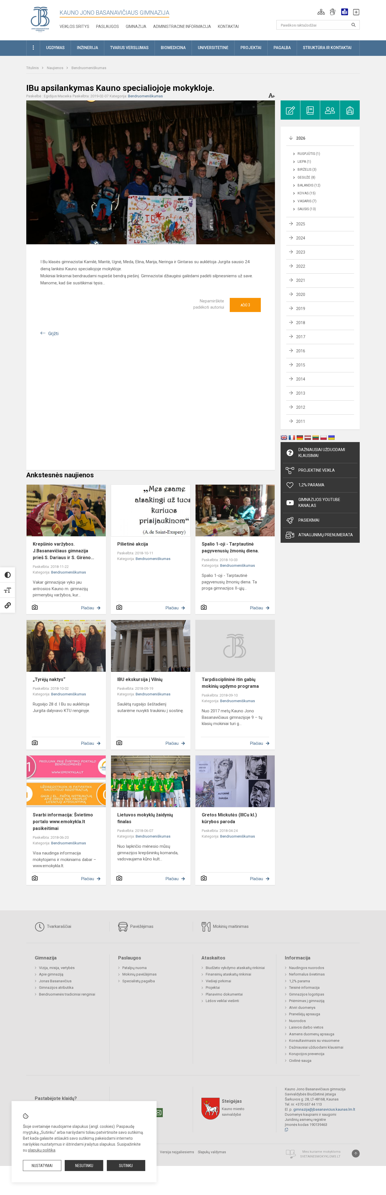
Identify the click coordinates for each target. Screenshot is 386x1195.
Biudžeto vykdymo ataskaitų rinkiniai (235, 968)
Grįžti (53, 333)
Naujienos (55, 68)
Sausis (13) (307, 209)
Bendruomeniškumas (88, 68)
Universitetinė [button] (213, 47)
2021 (300, 280)
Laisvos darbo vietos (306, 1027)
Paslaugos (107, 26)
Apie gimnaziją (51, 974)
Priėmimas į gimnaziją (306, 1001)
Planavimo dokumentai (224, 994)
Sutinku (126, 1165)
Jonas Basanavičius (55, 981)
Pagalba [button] (282, 47)
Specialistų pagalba (138, 981)
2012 (300, 407)
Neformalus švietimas (307, 974)
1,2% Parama (311, 485)
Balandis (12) (309, 185)
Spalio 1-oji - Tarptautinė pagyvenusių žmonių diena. (230, 547)
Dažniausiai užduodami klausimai (321, 452)
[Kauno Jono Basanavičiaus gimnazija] (40, 19)
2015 (300, 365)
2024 (300, 238)
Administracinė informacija (182, 26)
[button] (321, 11)
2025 (300, 224)
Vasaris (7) (307, 201)
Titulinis (33, 68)
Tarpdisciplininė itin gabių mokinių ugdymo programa (230, 683)
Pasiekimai (308, 520)
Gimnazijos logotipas (306, 994)
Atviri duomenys (302, 1007)
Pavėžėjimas (141, 926)
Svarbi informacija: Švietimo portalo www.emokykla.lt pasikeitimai (63, 821)
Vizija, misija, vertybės (57, 968)
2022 (300, 266)
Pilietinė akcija (132, 544)
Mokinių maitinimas (230, 926)
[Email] (158, 1112)
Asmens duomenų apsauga (311, 1034)
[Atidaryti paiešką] (353, 25)
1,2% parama (299, 981)
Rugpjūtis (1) (309, 154)
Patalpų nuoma (134, 968)
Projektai (213, 987)
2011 (300, 421)
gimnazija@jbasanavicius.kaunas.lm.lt (324, 1109)
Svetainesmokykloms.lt (320, 1156)
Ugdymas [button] (55, 47)
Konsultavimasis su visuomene (314, 1040)
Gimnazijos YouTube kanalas (319, 502)
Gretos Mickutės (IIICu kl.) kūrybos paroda (229, 818)
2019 (300, 308)
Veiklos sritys (74, 26)
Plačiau (87, 608)
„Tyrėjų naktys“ (49, 679)
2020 (300, 294)
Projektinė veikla (316, 470)
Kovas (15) (307, 193)
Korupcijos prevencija (306, 1054)
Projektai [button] (250, 47)
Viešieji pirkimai (218, 981)
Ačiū (245, 304)
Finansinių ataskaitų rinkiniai (228, 974)
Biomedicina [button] (173, 47)
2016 (300, 351)
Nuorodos (297, 1021)
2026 (300, 138)
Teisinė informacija (304, 987)
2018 (300, 322)
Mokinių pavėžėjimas (139, 974)
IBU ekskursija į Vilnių (139, 679)
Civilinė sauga (300, 1060)
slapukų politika (41, 1150)
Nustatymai (42, 1165)
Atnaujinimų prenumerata (325, 535)
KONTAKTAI (228, 26)
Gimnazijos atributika (56, 987)
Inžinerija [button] (87, 47)
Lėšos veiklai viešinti (222, 1001)
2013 (300, 393)
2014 (300, 379)
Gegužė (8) (306, 177)
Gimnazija (136, 26)
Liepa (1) (304, 162)
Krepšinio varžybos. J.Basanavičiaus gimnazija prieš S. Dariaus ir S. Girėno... (63, 550)
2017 (300, 337)
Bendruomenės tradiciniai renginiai (67, 994)
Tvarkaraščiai (58, 926)
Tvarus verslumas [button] (129, 47)
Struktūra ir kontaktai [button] (327, 47)
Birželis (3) (307, 170)
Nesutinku (84, 1165)
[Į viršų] (356, 1153)
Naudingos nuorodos (306, 968)
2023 (300, 252)
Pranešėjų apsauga (304, 1014)
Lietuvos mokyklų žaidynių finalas (145, 818)
